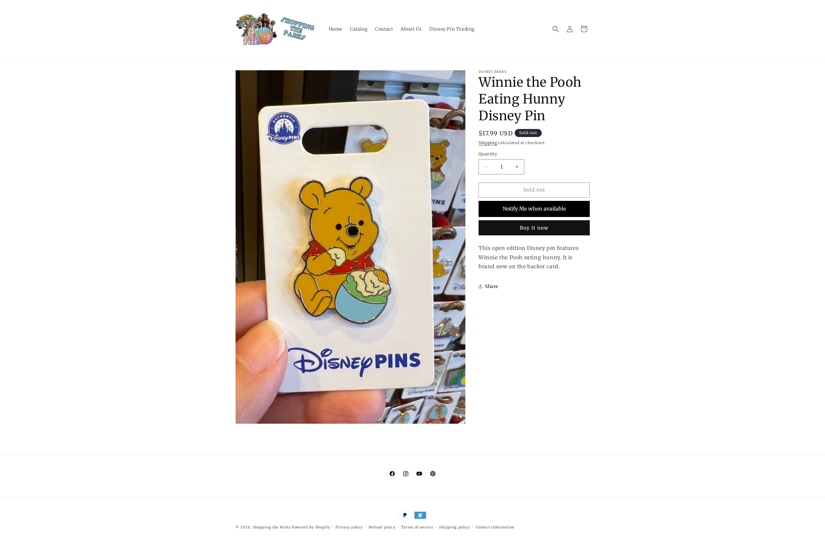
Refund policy (382, 527)
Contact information (495, 527)
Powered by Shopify (311, 527)
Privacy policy (349, 527)
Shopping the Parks (272, 527)
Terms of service (417, 527)
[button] (555, 29)
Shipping (488, 142)
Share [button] (491, 286)
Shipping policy (454, 527)
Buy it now (534, 228)
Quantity (488, 154)
